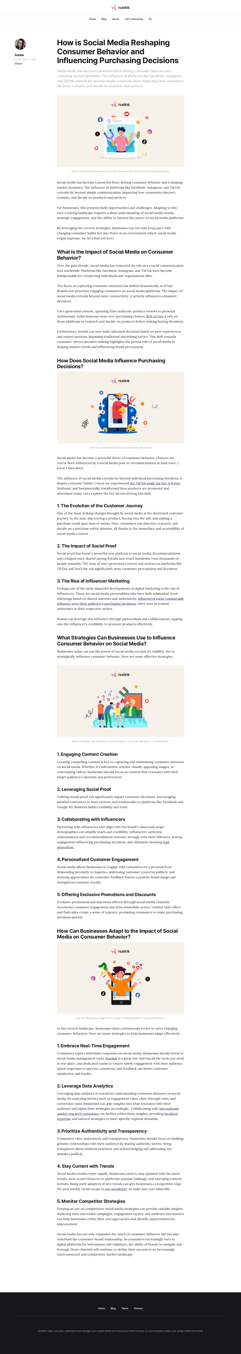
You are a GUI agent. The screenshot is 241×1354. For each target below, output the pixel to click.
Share (18, 63)
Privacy (138, 1308)
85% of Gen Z (156, 316)
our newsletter (116, 1189)
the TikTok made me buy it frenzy (155, 483)
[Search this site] (150, 19)
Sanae (19, 55)
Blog (104, 18)
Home (92, 18)
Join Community (134, 18)
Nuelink (111, 1058)
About (115, 18)
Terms (125, 1308)
